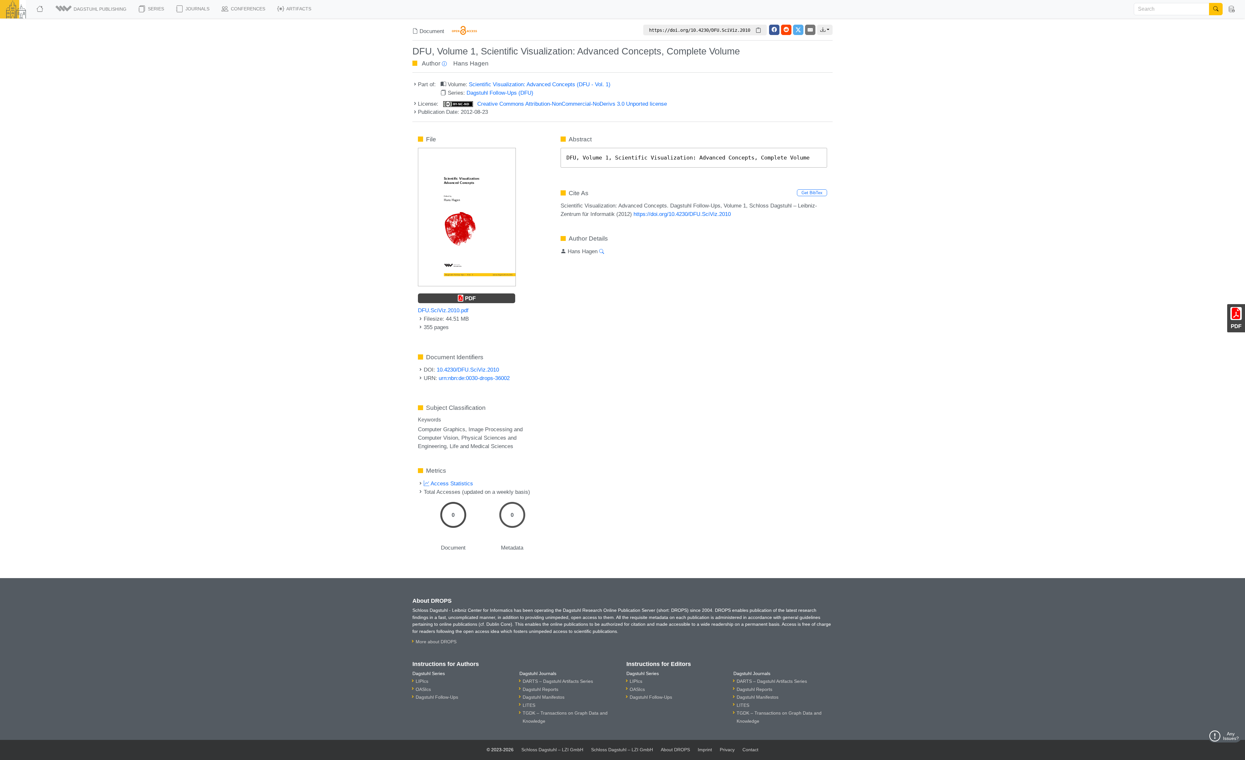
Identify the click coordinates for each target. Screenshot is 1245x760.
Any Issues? (1231, 736)
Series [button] (155, 8)
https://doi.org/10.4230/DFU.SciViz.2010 (682, 214)
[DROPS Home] (40, 9)
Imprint (705, 749)
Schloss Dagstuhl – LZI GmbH (552, 749)
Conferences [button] (247, 8)
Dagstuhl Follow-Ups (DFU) (500, 92)
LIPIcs (422, 681)
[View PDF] (467, 216)
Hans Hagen (471, 63)
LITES (529, 705)
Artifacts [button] (298, 8)
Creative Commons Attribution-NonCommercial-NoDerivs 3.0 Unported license (571, 104)
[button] (91, 9)
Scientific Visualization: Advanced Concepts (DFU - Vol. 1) (540, 84)
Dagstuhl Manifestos (543, 697)
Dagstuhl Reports (540, 689)
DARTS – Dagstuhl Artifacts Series (558, 681)
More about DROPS (436, 641)
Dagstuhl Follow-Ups (437, 697)
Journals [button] (196, 8)
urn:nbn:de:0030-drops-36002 (474, 378)
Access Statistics (451, 483)
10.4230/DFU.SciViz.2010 (468, 369)
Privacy (727, 749)
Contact (750, 749)
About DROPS (675, 749)
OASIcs (423, 689)
